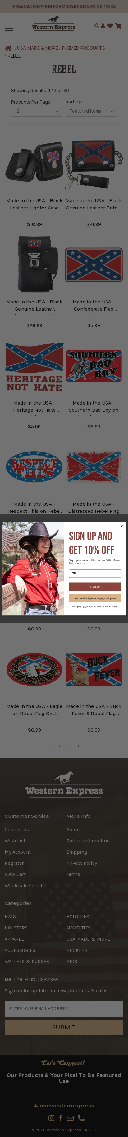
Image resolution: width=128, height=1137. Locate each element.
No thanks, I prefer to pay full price (95, 598)
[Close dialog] (122, 525)
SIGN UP (95, 586)
